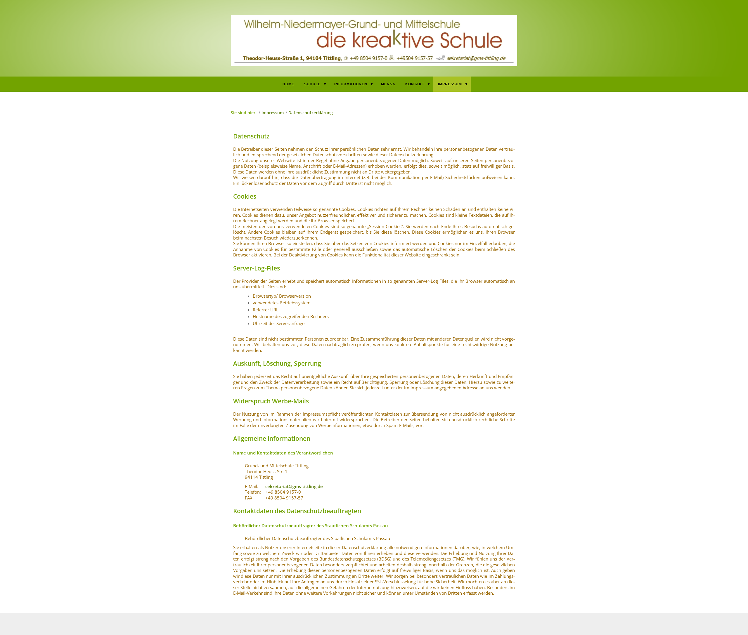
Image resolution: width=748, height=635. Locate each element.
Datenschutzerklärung (310, 112)
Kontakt (414, 84)
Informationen (350, 84)
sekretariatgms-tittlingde (294, 486)
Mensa (388, 84)
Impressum (450, 84)
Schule (312, 84)
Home (288, 84)
